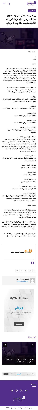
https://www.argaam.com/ (22, 281)
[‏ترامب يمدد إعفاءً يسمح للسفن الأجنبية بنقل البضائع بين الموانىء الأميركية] (19, 353)
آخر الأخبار (32, 11)
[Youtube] (11, 390)
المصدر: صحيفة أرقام (22, 279)
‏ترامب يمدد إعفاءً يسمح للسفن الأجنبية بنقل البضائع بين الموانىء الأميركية (19, 360)
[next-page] (5, 345)
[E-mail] (32, 264)
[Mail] (26, 390)
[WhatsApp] (30, 270)
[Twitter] (34, 270)
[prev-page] (33, 345)
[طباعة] (21, 270)
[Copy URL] (17, 270)
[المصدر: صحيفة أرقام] (32, 280)
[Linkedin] (26, 270)
